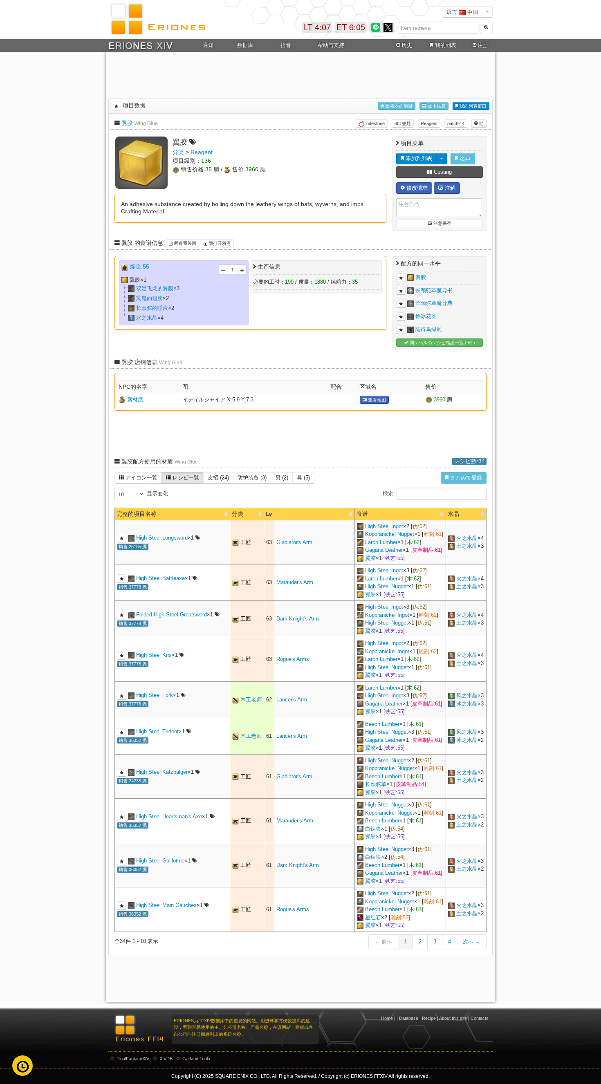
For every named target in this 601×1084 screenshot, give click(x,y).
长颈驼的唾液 (152, 308)
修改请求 (416, 188)
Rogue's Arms (292, 659)
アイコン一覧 (140, 478)
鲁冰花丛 (426, 316)
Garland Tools (196, 1058)
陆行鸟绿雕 (428, 329)
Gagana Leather (384, 550)
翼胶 (127, 123)
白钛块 (373, 829)
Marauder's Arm (294, 582)
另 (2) (281, 478)
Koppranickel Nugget (389, 534)
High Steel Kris (154, 655)
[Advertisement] (300, 74)
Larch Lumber (381, 542)
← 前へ (383, 941)
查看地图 (376, 399)
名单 (464, 158)
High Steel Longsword (162, 538)
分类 (178, 152)
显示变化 (156, 493)
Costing (442, 172)
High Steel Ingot (384, 526)
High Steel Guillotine (160, 861)
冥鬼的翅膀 (149, 298)
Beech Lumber (382, 724)
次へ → (471, 941)
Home (387, 1018)
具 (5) (303, 478)
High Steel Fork (154, 695)
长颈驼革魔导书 (434, 290)
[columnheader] (314, 514)
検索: (390, 493)
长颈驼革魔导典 (434, 303)
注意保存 (441, 223)
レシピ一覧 (185, 478)
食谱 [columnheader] (362, 514)
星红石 (373, 917)
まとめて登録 (465, 478)
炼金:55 (139, 266)
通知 (208, 45)
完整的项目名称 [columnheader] (137, 514)
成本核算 (436, 105)
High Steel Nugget (386, 586)
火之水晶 (467, 538)
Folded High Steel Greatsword (171, 614)
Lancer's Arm (291, 700)
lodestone (374, 123)
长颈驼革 (375, 784)
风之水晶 (467, 695)
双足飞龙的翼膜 (154, 288)
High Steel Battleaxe (160, 578)
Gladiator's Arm (294, 542)
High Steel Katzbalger (162, 772)
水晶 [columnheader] (453, 514)
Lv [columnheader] (269, 514)
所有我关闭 (184, 243)
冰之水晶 (467, 704)
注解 (449, 188)
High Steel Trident (157, 731)
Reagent (429, 123)
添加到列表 (418, 158)
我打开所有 (219, 243)
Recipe (429, 1018)
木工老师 (251, 700)
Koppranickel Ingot (387, 615)
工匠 (245, 542)
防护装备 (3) (252, 478)
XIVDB (166, 1058)
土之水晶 (467, 546)
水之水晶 (146, 318)
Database (408, 1018)
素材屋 (135, 399)
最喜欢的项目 (398, 105)
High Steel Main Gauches (166, 905)
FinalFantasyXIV (133, 1058)
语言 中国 (462, 12)
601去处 (403, 123)
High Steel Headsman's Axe (169, 816)
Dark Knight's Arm (297, 619)
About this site (453, 1018)
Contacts (480, 1018)
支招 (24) (218, 478)
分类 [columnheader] (237, 514)
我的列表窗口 (472, 105)
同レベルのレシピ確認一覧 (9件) (441, 342)
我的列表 (445, 45)
